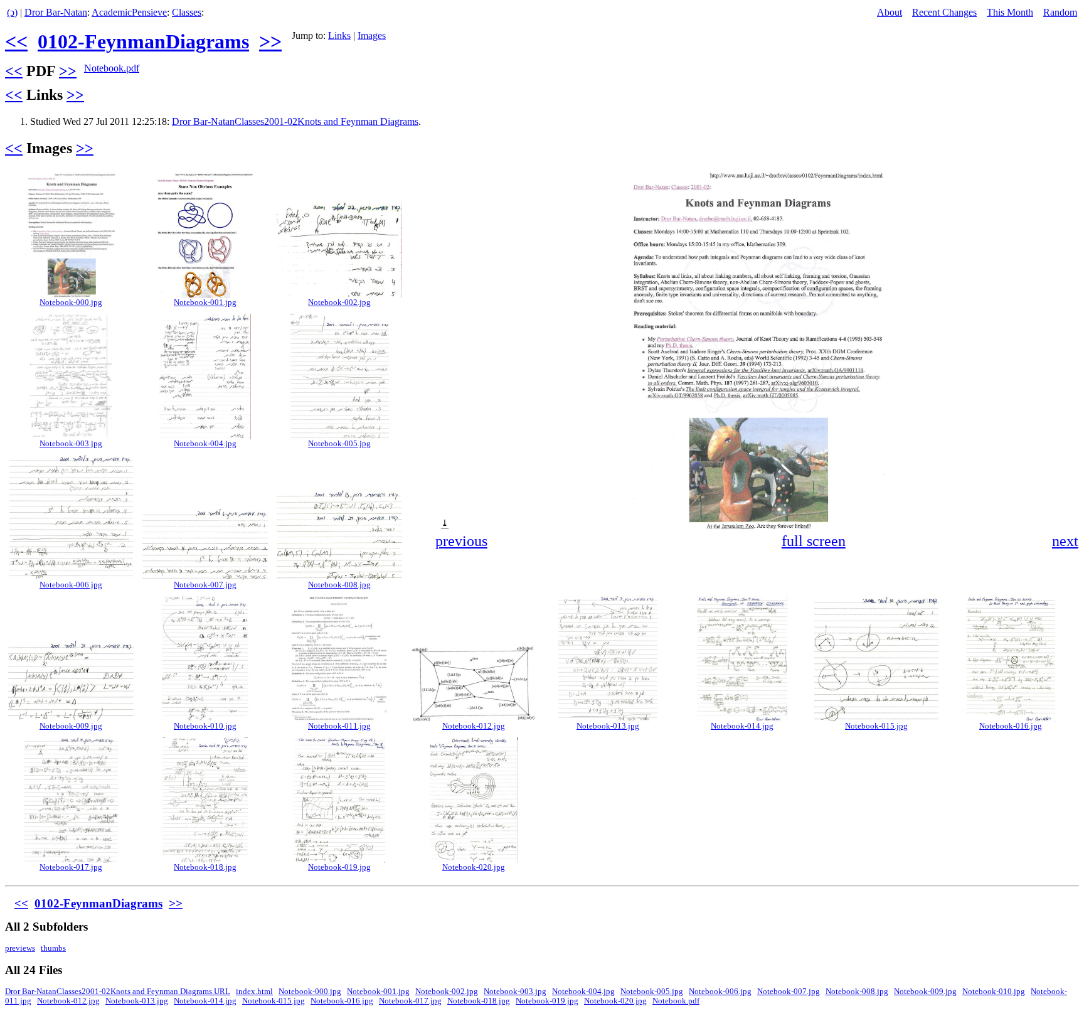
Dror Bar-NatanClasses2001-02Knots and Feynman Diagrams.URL (117, 991)
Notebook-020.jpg (473, 867)
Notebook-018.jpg (205, 867)
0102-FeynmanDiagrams (143, 41)
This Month (1010, 12)
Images (372, 35)
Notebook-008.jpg (339, 584)
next (1065, 541)
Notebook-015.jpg (876, 726)
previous (461, 541)
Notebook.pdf (111, 68)
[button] (1068, 181)
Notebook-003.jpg (71, 443)
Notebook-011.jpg (339, 726)
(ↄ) (12, 12)
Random (1060, 12)
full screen (814, 541)
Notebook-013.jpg (608, 726)
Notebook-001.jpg (205, 302)
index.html (254, 991)
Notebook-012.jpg (473, 726)
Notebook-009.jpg (71, 726)
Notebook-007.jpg (205, 584)
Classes (186, 12)
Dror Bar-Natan (55, 12)
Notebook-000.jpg (71, 302)
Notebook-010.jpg (205, 726)
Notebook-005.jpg (339, 443)
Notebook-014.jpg (742, 726)
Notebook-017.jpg (71, 867)
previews (20, 948)
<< (16, 41)
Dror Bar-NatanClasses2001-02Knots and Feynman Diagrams (295, 121)
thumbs (53, 948)
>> (270, 41)
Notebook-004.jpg (205, 443)
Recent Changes (944, 12)
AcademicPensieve (129, 12)
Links (339, 35)
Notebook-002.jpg (339, 302)
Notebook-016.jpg (1010, 726)
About (889, 12)
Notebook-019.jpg (339, 867)
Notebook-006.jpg (71, 584)
